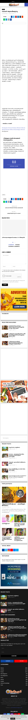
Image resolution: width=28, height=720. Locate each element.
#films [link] (11, 129)
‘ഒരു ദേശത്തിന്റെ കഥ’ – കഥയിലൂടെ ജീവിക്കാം (13, 504)
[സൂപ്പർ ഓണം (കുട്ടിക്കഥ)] (5, 449)
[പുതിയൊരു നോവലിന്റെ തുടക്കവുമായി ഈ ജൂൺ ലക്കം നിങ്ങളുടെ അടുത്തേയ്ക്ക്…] (5, 343)
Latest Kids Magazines (8, 615)
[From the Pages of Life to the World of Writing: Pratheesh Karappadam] (5, 477)
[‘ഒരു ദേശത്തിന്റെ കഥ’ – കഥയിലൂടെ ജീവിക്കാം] (14, 495)
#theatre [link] (19, 128)
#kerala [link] (23, 128)
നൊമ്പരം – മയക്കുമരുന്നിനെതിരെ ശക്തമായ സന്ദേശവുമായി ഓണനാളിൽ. (16, 455)
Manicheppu (5, 13)
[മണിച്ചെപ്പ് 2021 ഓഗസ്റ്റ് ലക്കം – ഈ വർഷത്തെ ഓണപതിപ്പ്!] (20, 518)
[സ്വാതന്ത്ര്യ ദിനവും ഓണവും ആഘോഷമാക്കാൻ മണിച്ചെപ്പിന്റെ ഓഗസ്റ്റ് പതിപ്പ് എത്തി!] (5, 327)
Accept (12, 718)
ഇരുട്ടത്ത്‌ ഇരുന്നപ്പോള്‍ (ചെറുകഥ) (14, 213)
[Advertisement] (14, 49)
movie (4, 194)
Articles (2, 670)
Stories (2, 679)
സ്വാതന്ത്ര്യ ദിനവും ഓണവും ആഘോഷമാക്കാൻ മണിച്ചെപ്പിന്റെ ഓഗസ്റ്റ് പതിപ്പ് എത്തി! (16, 327)
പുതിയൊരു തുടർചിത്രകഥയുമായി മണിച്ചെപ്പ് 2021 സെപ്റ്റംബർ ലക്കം (19, 539)
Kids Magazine (4, 673)
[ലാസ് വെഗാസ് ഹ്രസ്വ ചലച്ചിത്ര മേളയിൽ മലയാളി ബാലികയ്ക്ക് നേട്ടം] (8, 532)
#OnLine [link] (23, 129)
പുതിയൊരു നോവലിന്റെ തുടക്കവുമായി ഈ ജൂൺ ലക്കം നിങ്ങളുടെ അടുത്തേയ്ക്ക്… (16, 343)
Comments (11, 244)
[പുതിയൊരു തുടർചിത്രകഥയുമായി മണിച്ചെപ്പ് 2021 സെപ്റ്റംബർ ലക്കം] (20, 532)
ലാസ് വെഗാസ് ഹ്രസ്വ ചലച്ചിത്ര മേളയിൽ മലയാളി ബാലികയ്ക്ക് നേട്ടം (7, 539)
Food (2, 685)
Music (2, 677)
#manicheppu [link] (16, 129)
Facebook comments (14, 246)
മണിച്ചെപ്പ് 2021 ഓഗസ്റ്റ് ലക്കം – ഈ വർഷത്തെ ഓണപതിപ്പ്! (19, 525)
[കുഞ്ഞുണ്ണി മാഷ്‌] (8, 518)
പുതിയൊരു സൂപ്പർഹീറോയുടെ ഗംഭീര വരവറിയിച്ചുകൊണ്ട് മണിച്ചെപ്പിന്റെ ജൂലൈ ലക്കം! (17, 335)
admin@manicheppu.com (16, 707)
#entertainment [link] (6, 129)
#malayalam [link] (5, 128)
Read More (18, 718)
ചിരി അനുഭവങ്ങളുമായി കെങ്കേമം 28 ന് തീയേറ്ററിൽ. (13, 237)
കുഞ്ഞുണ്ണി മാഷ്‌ (5, 523)
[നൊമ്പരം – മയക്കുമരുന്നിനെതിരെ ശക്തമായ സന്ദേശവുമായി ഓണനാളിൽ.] (5, 456)
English (2, 681)
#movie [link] (10, 128)
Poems (2, 671)
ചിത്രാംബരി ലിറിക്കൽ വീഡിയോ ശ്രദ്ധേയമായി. (14, 207)
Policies (13, 1)
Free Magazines (4, 675)
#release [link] (14, 128)
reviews (17, 244)
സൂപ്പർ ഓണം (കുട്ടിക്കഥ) (14, 447)
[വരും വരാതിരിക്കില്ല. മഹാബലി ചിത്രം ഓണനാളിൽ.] (5, 470)
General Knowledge (5, 683)
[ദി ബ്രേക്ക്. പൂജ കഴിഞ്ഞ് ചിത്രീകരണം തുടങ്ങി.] (5, 464)
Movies (3, 9)
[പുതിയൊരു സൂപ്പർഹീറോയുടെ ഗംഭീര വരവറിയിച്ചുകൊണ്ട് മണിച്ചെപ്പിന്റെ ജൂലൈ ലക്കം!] (5, 335)
